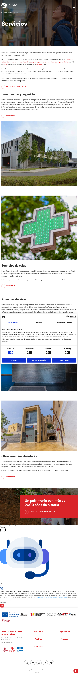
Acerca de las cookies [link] (64, 322)
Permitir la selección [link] (39, 360)
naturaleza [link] (39, 64)
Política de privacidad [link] (47, 670)
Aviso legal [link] (27, 670)
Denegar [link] (14, 360)
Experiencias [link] (64, 631)
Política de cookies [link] (36, 670)
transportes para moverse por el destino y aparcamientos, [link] (49, 62)
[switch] (29, 352)
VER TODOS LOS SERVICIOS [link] (16, 87)
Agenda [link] (64, 639)
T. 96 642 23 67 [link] (5, 640)
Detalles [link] (39, 322)
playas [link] (6, 64)
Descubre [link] (38, 631)
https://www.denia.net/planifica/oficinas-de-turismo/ (52, 597)
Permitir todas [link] (63, 360)
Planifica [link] (10, 12)
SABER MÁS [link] (10, 115)
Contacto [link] (38, 647)
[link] (75, 671)
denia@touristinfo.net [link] (7, 642)
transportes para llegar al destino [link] (18, 62)
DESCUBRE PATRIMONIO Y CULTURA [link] (42, 512)
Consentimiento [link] (13, 322)
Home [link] (5, 12)
